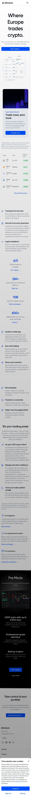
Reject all (8, 793)
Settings (22, 793)
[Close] (29, 761)
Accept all (15, 788)
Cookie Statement (17, 781)
